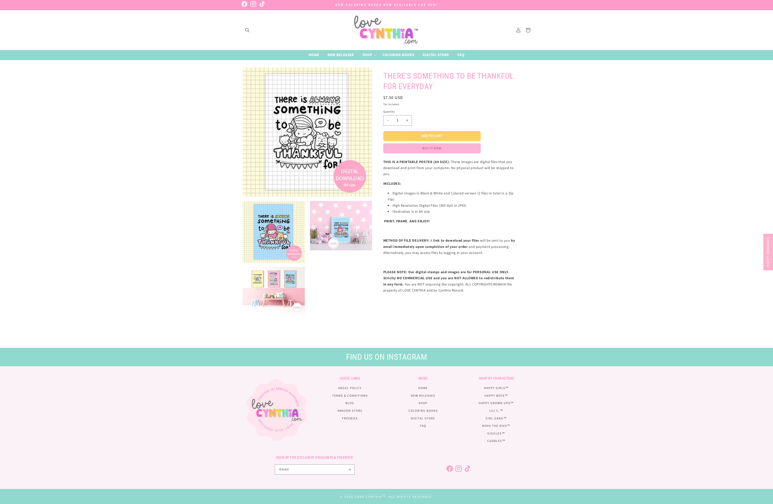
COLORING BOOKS (423, 411)
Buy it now (432, 148)
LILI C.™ (496, 411)
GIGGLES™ (496, 433)
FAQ (423, 426)
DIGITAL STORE (423, 418)
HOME (423, 388)
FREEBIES (350, 418)
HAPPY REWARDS (768, 252)
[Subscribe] (349, 469)
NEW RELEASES (423, 395)
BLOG (349, 403)
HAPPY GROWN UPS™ (496, 403)
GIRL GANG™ (496, 418)
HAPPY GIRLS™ (496, 388)
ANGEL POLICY (350, 388)
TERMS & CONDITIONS (350, 395)
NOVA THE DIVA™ (496, 426)
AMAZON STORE (350, 411)
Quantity (389, 112)
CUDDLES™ (496, 441)
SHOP (423, 403)
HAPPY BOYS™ (496, 395)
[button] (247, 30)
